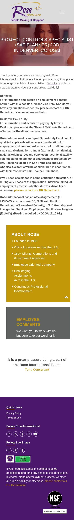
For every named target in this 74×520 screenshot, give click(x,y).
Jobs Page (53, 83)
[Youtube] (35, 434)
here (52, 104)
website (40, 112)
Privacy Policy (13, 413)
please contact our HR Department (36, 190)
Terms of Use (13, 417)
